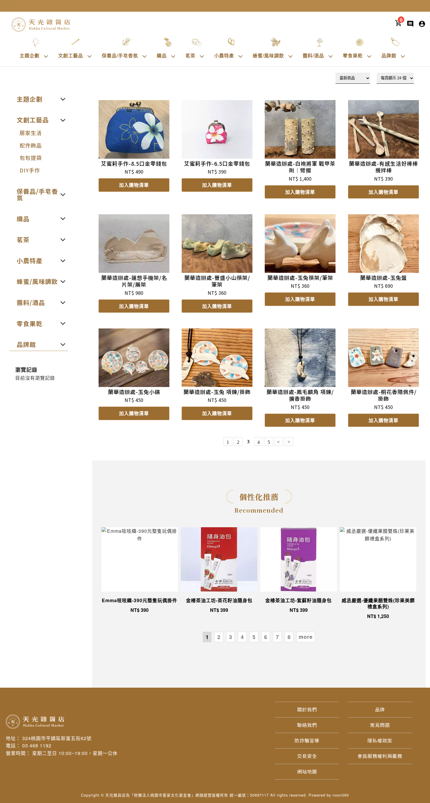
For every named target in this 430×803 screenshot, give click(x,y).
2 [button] (219, 637)
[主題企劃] (45, 55)
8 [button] (289, 637)
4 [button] (242, 637)
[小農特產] (240, 55)
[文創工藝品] (89, 55)
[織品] (173, 55)
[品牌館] (402, 55)
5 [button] (254, 637)
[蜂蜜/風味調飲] (290, 55)
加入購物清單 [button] (134, 185)
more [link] (306, 637)
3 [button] (230, 637)
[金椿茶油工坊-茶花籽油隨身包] (219, 559)
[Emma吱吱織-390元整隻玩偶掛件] (140, 559)
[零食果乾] (369, 55)
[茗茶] (201, 55)
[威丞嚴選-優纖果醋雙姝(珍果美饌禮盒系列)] (378, 559)
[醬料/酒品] (330, 55)
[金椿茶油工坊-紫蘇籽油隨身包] (298, 559)
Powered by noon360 (329, 795)
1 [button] (207, 637)
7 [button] (277, 637)
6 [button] (265, 637)
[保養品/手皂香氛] (144, 55)
